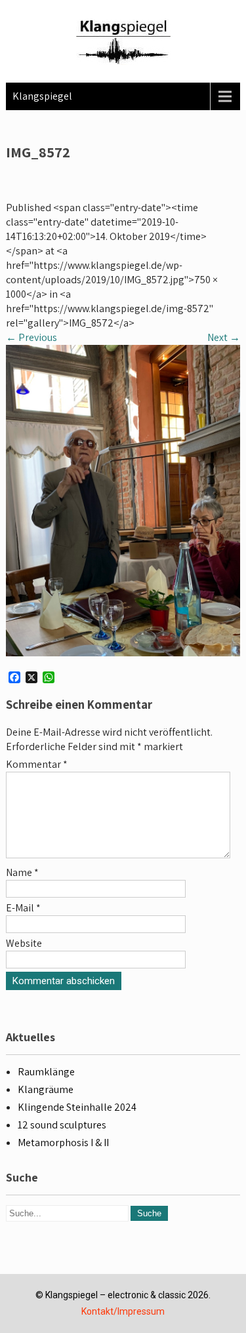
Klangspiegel (42, 96)
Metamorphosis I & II (63, 1142)
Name (22, 872)
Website (24, 943)
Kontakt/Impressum (123, 1311)
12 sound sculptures (62, 1125)
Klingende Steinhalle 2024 (77, 1107)
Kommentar (37, 764)
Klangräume (45, 1089)
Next (223, 337)
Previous (31, 337)
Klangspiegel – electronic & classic (115, 1295)
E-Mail (23, 908)
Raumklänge (46, 1072)
